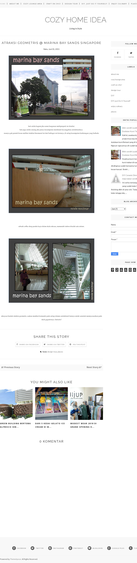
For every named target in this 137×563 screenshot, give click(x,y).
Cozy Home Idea (75, 19)
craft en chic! (116, 85)
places (60, 352)
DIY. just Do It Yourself (120, 101)
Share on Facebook (29, 344)
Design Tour (71, 4)
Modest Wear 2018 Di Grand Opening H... (83, 425)
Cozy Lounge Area (32, 4)
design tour (52, 352)
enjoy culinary (116, 106)
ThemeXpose (15, 559)
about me (115, 74)
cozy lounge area (118, 79)
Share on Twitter (55, 344)
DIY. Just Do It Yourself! (94, 4)
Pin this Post (79, 344)
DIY (112, 95)
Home (2, 4)
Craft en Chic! (53, 4)
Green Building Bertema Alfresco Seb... (15, 425)
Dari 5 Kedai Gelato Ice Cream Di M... (50, 425)
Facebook (117, 57)
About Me (14, 4)
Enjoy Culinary (119, 4)
